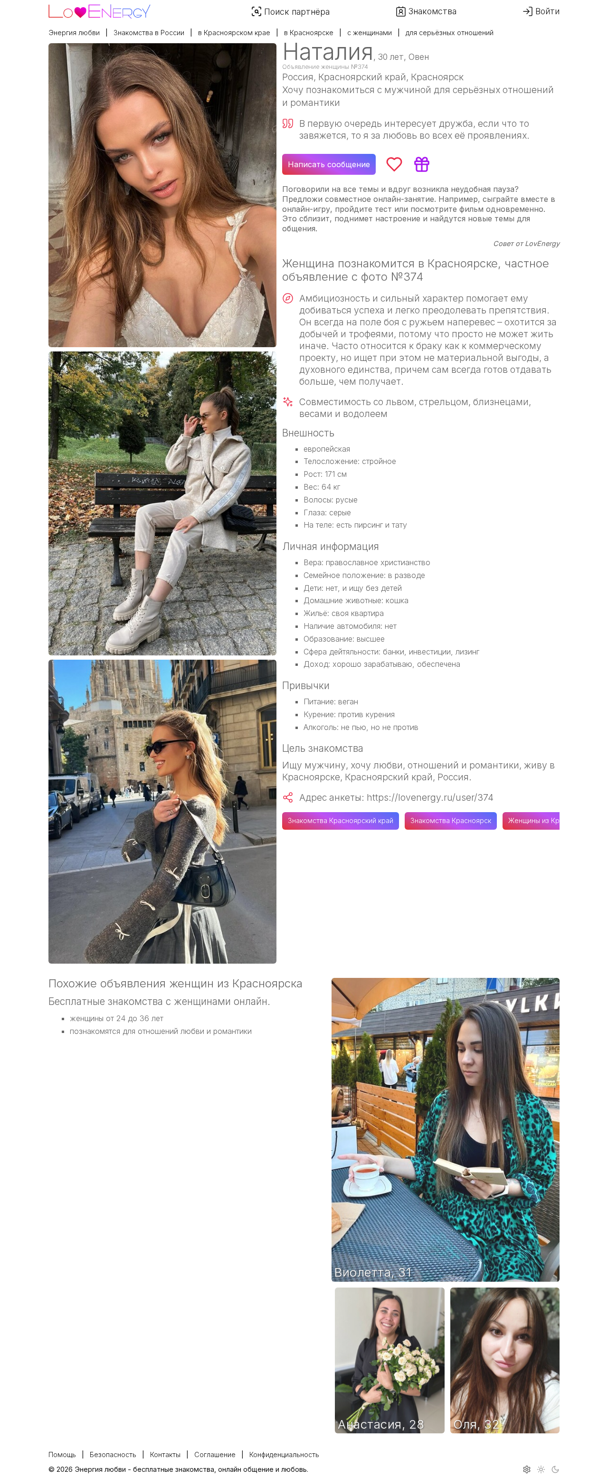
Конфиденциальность (284, 1454)
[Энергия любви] (99, 9)
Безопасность (113, 1454)
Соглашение (215, 1454)
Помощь (62, 1454)
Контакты (165, 1454)
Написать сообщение (329, 164)
